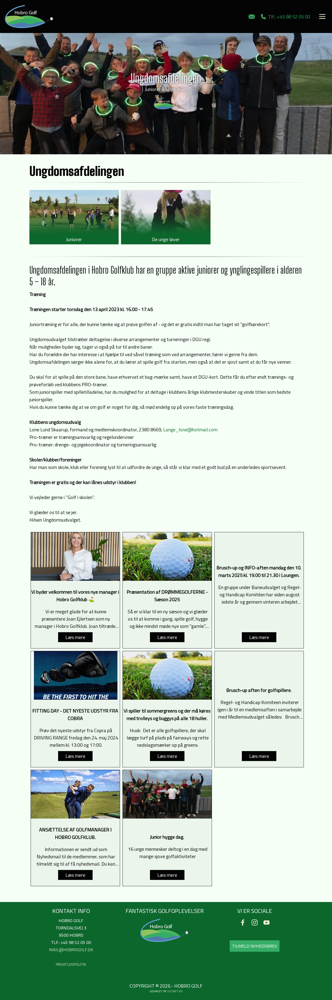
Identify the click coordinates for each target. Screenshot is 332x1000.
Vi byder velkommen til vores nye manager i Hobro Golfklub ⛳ (75, 595)
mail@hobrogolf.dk (71, 949)
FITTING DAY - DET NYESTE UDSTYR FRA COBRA (75, 714)
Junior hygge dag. (167, 837)
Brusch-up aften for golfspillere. (259, 690)
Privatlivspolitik (71, 964)
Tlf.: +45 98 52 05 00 (288, 16)
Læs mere (75, 637)
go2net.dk (175, 991)
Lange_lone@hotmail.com (190, 429)
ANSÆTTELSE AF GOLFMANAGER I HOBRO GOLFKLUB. (75, 833)
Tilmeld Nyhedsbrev (254, 946)
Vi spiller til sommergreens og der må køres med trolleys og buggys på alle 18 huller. (167, 714)
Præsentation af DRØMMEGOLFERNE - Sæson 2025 (167, 595)
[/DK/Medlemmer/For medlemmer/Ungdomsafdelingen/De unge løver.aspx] (165, 212)
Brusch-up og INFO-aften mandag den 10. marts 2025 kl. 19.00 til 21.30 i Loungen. (259, 571)
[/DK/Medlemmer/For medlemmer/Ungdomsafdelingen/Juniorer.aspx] (74, 212)
